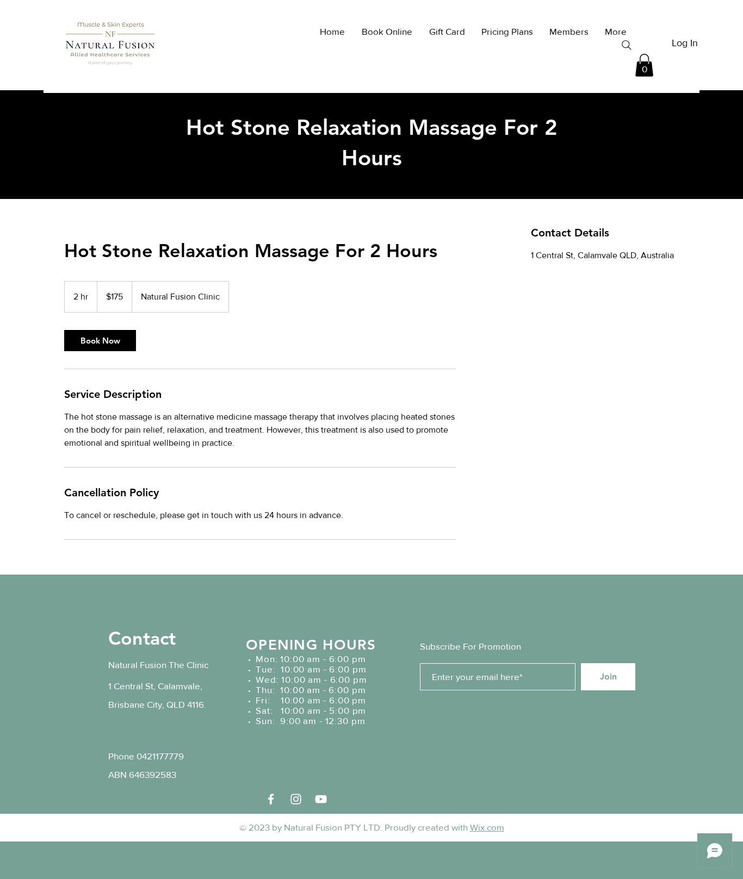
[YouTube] (321, 799)
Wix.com (487, 827)
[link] (100, 340)
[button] (644, 65)
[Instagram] (296, 799)
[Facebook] (271, 799)
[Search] (626, 45)
